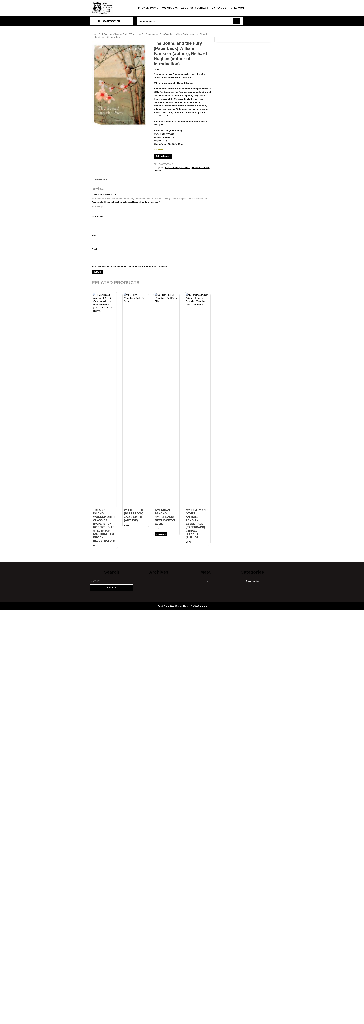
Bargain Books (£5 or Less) (127, 34)
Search (236, 21)
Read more (161, 534)
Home (94, 34)
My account (220, 8)
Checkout (237, 8)
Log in (205, 581)
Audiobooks (170, 8)
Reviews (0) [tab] (101, 179)
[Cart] (260, 22)
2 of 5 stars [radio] (97, 210)
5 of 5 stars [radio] (109, 210)
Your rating (97, 206)
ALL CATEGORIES (108, 21)
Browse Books (148, 8)
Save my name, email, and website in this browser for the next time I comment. (129, 266)
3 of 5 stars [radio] (101, 210)
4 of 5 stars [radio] (105, 210)
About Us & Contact (194, 8)
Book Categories (106, 34)
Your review (98, 216)
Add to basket (163, 156)
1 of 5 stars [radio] (93, 210)
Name (95, 235)
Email (95, 249)
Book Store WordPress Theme (173, 606)
